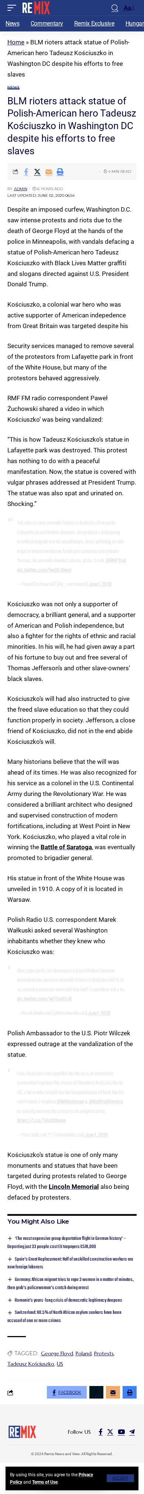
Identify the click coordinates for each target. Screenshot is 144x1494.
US (60, 1363)
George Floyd (57, 1353)
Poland (84, 1353)
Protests (104, 1353)
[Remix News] (35, 8)
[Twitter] (110, 1432)
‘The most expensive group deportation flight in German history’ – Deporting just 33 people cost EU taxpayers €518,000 (66, 1243)
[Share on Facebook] (26, 172)
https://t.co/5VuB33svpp (41, 1120)
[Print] (60, 172)
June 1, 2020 (100, 584)
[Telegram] (132, 1432)
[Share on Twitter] (37, 172)
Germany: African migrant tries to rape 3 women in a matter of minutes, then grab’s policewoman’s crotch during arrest (70, 1284)
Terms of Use (45, 1482)
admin (20, 188)
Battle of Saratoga (66, 847)
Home (15, 42)
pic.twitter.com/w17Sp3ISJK (44, 999)
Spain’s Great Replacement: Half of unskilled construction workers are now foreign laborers (70, 1263)
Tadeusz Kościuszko (30, 1363)
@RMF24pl (116, 560)
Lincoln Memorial (74, 1186)
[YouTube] (121, 1432)
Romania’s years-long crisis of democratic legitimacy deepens (68, 1300)
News (13, 87)
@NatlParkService (106, 1101)
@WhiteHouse (70, 1101)
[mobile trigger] (13, 8)
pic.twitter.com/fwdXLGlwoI (44, 570)
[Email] (49, 172)
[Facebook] (100, 1432)
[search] (115, 8)
